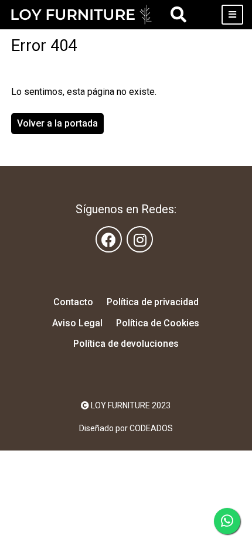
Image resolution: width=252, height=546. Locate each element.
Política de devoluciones (126, 343)
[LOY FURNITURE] (81, 14)
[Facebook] (109, 239)
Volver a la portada (57, 123)
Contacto (73, 302)
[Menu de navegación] (232, 15)
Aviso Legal (77, 323)
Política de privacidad (153, 302)
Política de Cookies (157, 323)
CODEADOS (151, 428)
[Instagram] (140, 239)
